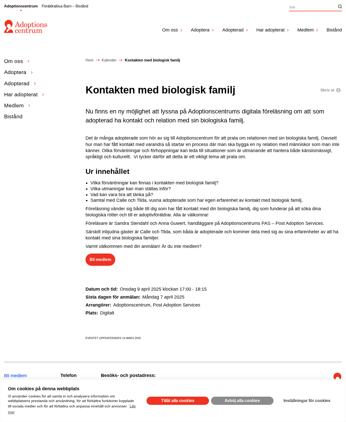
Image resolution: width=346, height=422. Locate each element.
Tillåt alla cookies (177, 400)
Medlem (305, 30)
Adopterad (233, 30)
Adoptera (200, 30)
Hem (90, 60)
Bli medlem (100, 259)
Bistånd (334, 30)
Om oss (170, 30)
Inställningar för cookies (307, 400)
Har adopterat (270, 30)
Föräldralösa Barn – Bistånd (65, 6)
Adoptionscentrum (21, 6)
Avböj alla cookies (242, 400)
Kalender (109, 60)
